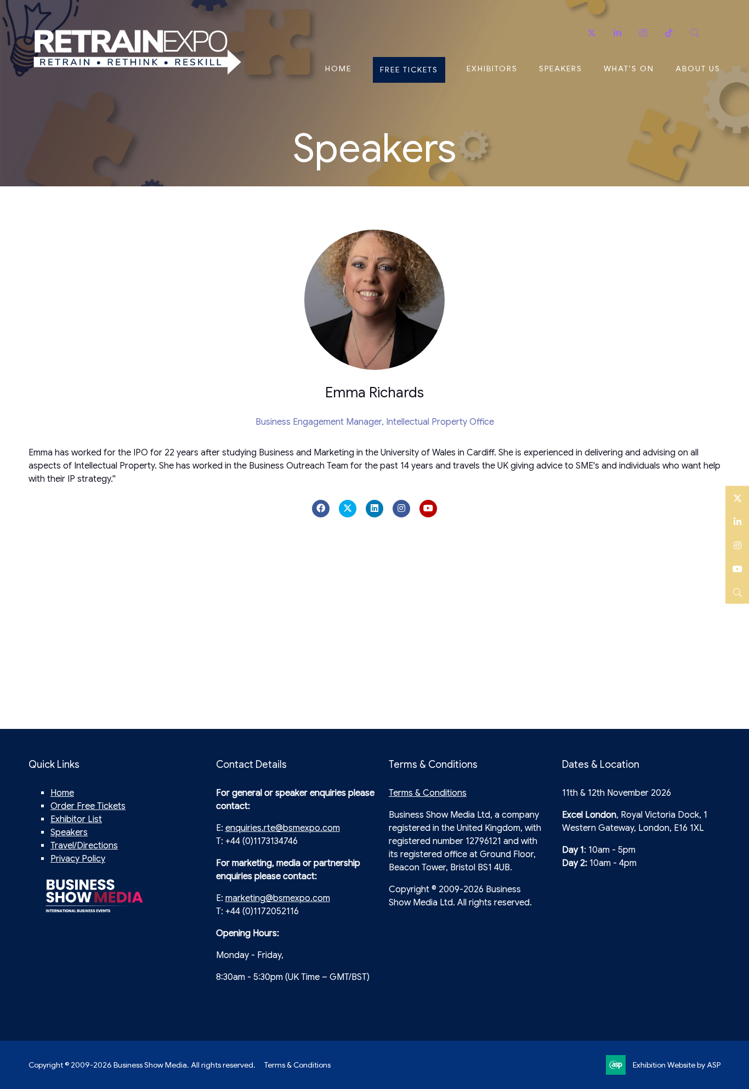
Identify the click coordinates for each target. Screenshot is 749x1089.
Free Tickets (409, 70)
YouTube (737, 568)
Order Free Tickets (88, 806)
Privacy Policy (77, 858)
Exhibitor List (76, 819)
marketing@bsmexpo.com (277, 898)
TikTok (668, 33)
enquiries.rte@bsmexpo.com (282, 828)
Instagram (643, 33)
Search (694, 33)
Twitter (591, 33)
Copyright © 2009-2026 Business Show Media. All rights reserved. (142, 1065)
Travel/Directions (84, 845)
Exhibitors (492, 68)
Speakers (560, 68)
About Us (698, 68)
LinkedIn (737, 521)
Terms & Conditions (428, 793)
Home (338, 68)
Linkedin (617, 33)
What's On (629, 68)
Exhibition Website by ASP (676, 1065)
